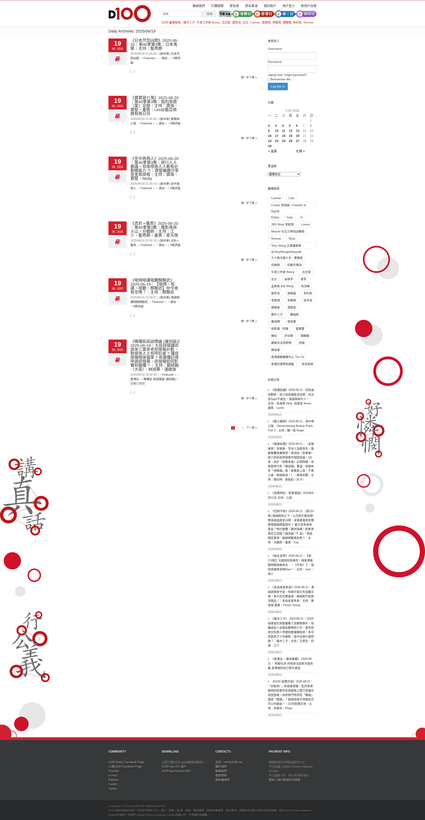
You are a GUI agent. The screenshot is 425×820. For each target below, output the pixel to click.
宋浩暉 (305, 286)
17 (276, 136)
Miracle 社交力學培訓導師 (287, 231)
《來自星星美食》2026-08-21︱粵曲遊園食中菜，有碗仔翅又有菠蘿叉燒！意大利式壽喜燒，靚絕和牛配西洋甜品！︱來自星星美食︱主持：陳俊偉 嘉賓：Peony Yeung (291, 596)
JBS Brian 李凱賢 (282, 224)
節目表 (234, 6)
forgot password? (296, 75)
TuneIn (112, 784)
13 (297, 131)
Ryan (292, 238)
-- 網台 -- (164, 58)
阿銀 (302, 342)
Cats (292, 198)
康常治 (236, 22)
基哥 (303, 279)
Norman (308, 22)
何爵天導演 (294, 265)
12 (290, 131)
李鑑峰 (291, 300)
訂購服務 (217, 6)
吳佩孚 (288, 279)
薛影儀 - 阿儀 (279, 328)
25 (284, 141)
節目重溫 (251, 6)
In (301, 217)
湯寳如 (291, 307)
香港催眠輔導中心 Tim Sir (287, 357)
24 (276, 141)
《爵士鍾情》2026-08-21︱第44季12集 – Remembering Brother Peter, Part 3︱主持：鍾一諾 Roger (291, 426)
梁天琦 (307, 300)
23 (270, 141)
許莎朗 (288, 335)
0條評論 (175, 123)
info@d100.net (233, 762)
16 (270, 136)
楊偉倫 (275, 307)
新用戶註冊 (309, 6)
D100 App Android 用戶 (176, 771)
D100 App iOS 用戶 (174, 766)
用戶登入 (288, 6)
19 (290, 136)
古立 (245, 22)
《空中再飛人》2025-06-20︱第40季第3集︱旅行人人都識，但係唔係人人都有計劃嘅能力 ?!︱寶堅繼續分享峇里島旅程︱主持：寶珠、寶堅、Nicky (154, 168)
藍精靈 (300, 328)
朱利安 (297, 22)
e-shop (112, 775)
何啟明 (275, 265)
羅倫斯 (294, 314)
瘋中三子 (189, 22)
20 (297, 136)
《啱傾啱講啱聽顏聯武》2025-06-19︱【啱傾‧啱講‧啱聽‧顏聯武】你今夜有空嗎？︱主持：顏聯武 (154, 286)
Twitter (112, 788)
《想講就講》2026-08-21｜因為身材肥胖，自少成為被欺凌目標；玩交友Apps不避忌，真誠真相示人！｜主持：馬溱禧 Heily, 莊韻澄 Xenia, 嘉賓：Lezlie (291, 398)
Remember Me (280, 79)
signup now (275, 75)
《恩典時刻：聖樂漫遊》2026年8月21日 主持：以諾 (290, 495)
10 (276, 131)
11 (283, 131)
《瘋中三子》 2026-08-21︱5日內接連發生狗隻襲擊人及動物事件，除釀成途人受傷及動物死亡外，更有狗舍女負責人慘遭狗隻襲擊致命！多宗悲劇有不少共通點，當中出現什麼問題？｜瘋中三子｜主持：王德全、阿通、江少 (291, 632)
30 (270, 146)
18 (284, 136)
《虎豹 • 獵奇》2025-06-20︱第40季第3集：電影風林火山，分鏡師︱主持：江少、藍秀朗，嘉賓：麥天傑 (154, 229)
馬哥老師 (307, 364)
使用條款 (221, 775)
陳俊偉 (275, 349)
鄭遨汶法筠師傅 (281, 342)
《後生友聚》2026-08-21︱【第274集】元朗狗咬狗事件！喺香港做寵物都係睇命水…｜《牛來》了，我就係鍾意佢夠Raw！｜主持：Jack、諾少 (291, 564)
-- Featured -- (149, 58)
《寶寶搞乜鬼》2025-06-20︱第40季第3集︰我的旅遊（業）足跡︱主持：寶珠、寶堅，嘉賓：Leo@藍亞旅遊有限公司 (154, 106)
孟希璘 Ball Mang (282, 286)
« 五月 (272, 151)
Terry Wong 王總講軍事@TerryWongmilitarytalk (286, 246)
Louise (305, 224)
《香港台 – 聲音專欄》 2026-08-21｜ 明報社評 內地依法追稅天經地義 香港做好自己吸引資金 (290, 663)
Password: (275, 61)
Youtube (113, 771)
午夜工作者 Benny (208, 22)
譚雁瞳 (287, 22)
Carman (255, 22)
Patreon (113, 780)
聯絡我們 (199, 6)
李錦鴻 (276, 22)
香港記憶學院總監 (282, 364)
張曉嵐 (291, 293)
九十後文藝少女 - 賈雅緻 (287, 257)
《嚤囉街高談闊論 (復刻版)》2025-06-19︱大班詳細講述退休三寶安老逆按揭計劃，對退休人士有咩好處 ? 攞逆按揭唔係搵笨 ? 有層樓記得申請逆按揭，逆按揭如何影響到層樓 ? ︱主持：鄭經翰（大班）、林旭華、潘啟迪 (155, 355)
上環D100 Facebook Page (125, 766)
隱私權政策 (222, 780)
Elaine (275, 217)
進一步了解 (247, 77)
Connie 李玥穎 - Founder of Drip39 (288, 206)
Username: (275, 48)
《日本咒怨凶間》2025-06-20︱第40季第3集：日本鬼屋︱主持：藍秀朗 (154, 44)
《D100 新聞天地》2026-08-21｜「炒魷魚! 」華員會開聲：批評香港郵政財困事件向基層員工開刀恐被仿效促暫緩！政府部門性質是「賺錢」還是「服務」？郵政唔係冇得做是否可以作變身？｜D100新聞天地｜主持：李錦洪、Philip (291, 695)
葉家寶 (266, 22)
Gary (290, 217)
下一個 (250, 427)
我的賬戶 (270, 6)
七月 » (300, 151)
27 (297, 141)
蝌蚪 (274, 335)
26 (290, 141)
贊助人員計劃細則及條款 (284, 780)
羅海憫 (275, 321)
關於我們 (221, 766)
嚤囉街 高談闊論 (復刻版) (159, 379)
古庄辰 (226, 22)
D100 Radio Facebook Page (126, 762)
